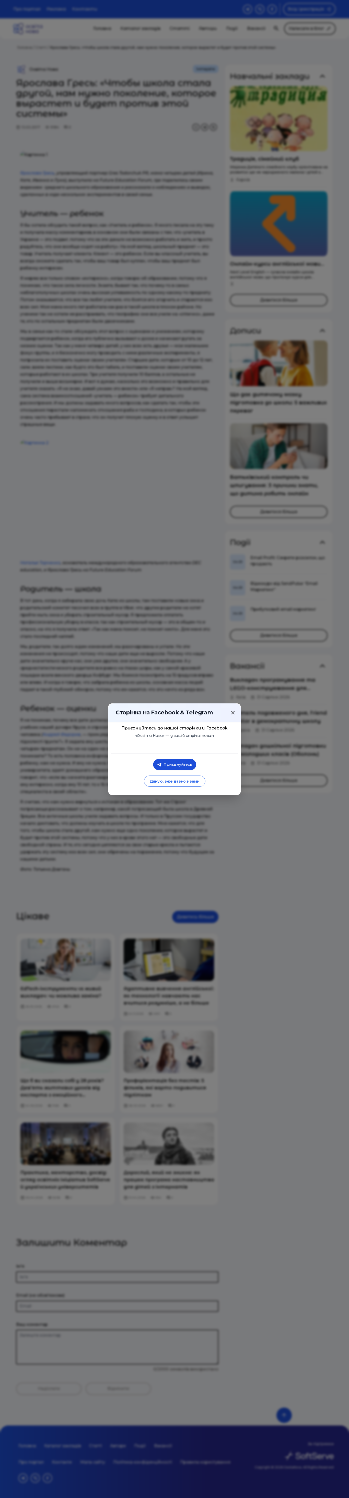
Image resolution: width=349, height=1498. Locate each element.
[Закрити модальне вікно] (233, 712)
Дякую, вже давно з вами (174, 781)
